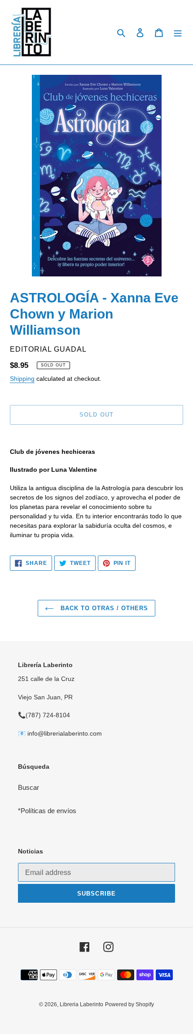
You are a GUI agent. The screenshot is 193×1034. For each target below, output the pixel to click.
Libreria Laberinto (81, 1004)
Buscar (28, 787)
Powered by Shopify (129, 1004)
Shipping (22, 378)
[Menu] (177, 32)
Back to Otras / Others (103, 608)
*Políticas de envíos (47, 810)
